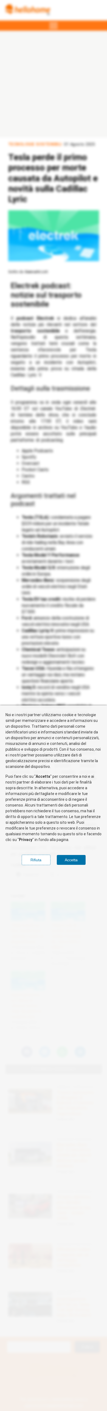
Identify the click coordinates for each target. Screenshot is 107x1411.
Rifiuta (35, 860)
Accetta (71, 860)
